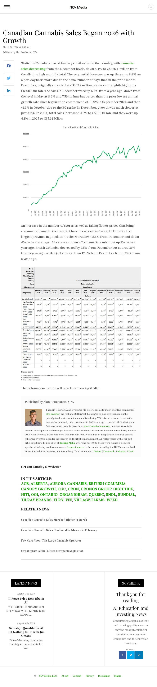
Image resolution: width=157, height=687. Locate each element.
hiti (25, 494)
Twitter (97, 451)
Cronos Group (96, 489)
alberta (39, 483)
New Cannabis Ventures (97, 426)
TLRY (58, 500)
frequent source (75, 447)
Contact (77, 675)
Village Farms (89, 500)
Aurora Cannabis (68, 483)
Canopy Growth (38, 489)
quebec (96, 494)
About (65, 675)
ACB (25, 483)
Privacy (90, 675)
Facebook (108, 451)
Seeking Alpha (67, 442)
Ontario (49, 494)
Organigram (73, 494)
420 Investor (53, 413)
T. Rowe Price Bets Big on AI (26, 600)
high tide (123, 489)
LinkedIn (120, 451)
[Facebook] (9, 67)
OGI (34, 494)
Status (117, 675)
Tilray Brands (36, 500)
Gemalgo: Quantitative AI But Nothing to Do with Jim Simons (26, 632)
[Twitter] (9, 80)
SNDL (111, 494)
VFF (68, 500)
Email (130, 451)
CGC (62, 489)
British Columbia (107, 483)
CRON (73, 489)
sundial (126, 494)
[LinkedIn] (9, 92)
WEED (112, 500)
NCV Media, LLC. (48, 675)
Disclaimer (104, 675)
